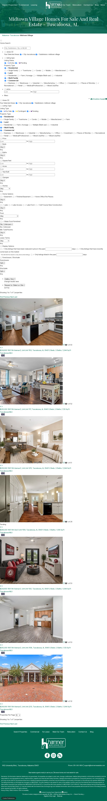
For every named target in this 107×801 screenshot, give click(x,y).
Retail (20, 86)
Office (61, 83)
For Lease (46, 732)
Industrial (58, 75)
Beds (4, 144)
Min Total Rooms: (6, 230)
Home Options (8, 194)
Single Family (12, 70)
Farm (71, 70)
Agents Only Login (50, 796)
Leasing (34, 5)
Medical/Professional (34, 86)
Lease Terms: (5, 238)
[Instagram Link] (53, 755)
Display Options (8, 246)
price (8, 89)
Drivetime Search (98, 99)
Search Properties (9, 5)
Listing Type (7, 106)
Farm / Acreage (26, 75)
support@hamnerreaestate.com (94, 765)
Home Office (39, 197)
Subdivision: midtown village (48, 54)
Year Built (6, 172)
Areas (6, 100)
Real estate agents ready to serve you (41, 772)
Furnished (16, 221)
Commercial (24, 5)
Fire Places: (49, 197)
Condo (37, 70)
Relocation (77, 5)
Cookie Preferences (9, 798)
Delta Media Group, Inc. (65, 794)
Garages (6, 177)
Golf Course (43, 205)
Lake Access (16, 205)
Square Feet (7, 161)
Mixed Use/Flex (52, 86)
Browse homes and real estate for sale (66, 772)
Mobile (47, 70)
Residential (12, 75)
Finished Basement (23, 197)
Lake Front (30, 205)
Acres (5, 166)
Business (11, 83)
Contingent (21, 111)
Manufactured (60, 70)
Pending (22, 63)
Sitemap (60, 796)
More (103, 5)
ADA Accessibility (24, 790)
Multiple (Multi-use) (43, 75)
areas (10, 52)
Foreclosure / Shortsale (11, 257)
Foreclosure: (4, 260)
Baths (5, 152)
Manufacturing (48, 83)
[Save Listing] (64, 345)
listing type (11, 58)
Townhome (26, 70)
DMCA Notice (14, 790)
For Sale (7, 111)
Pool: (2, 213)
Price (4, 138)
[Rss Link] (59, 755)
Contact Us (88, 5)
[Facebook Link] (47, 755)
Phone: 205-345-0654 (75, 765)
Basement (7, 197)
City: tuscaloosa (28, 54)
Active (11, 63)
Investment (72, 83)
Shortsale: (4, 268)
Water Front (8, 221)
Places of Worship (87, 83)
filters (6, 95)
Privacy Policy (5, 790)
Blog (97, 5)
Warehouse (23, 83)
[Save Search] (106, 99)
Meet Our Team (64, 5)
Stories (5, 186)
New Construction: (55, 205)
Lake (5, 205)
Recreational (99, 133)
